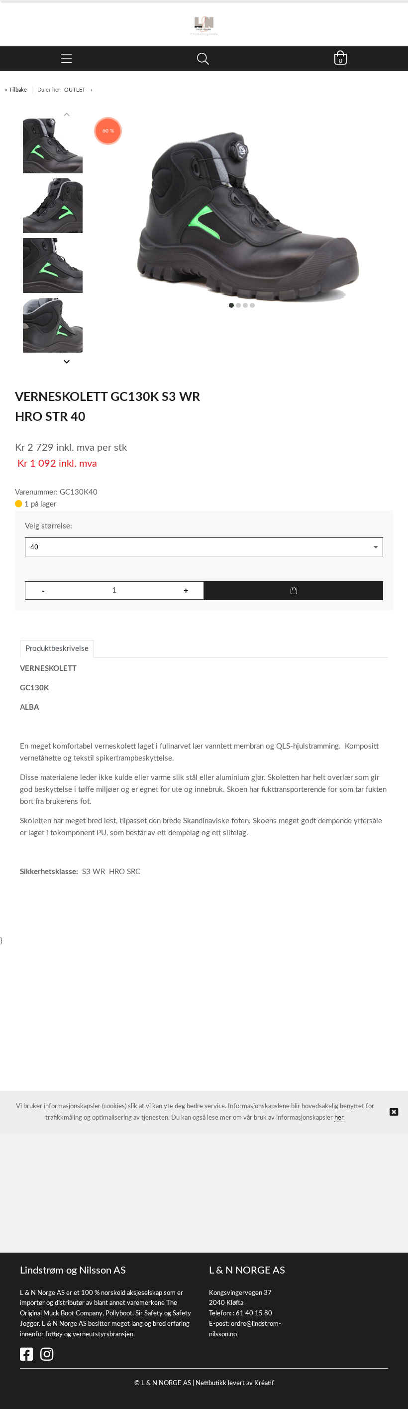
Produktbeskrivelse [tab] (57, 648)
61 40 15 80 (254, 1313)
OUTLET (75, 90)
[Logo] (204, 18)
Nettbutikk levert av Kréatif (235, 1383)
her (338, 1118)
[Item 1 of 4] (53, 238)
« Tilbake (16, 90)
